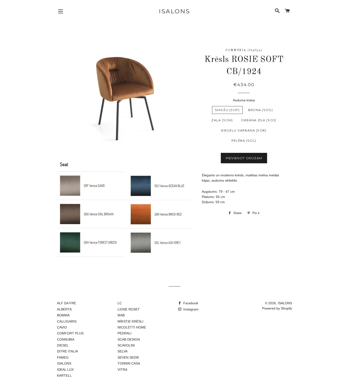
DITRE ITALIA (67, 351)
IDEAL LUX (65, 369)
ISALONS (174, 11)
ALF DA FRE (66, 303)
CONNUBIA (65, 339)
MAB (121, 315)
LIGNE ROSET (129, 309)
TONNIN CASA (129, 363)
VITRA (122, 369)
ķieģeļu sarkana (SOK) (243, 130)
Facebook (190, 303)
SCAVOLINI (126, 345)
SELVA (122, 351)
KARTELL (64, 375)
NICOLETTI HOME (132, 327)
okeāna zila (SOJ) (258, 120)
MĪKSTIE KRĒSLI (130, 321)
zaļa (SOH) (222, 120)
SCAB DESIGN (129, 339)
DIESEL (63, 345)
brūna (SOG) (260, 110)
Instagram (190, 309)
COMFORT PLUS (70, 333)
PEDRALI (125, 333)
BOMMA (63, 315)
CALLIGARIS (66, 321)
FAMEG (63, 357)
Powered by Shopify (277, 308)
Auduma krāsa (244, 100)
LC (120, 303)
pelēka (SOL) (243, 140)
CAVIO (62, 327)
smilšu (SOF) (227, 110)
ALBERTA (64, 309)
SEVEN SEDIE (128, 357)
